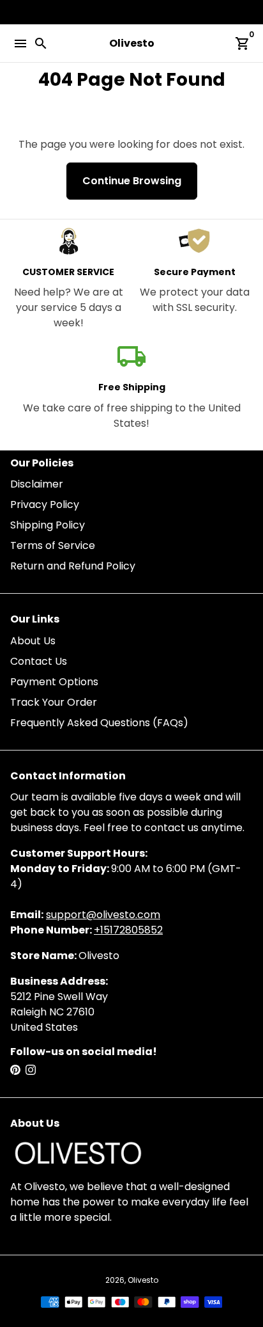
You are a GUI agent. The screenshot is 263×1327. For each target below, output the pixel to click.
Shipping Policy (47, 525)
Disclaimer (36, 484)
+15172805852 (128, 930)
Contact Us (38, 661)
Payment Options (54, 681)
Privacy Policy (44, 504)
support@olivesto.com (103, 914)
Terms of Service (52, 545)
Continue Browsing (131, 180)
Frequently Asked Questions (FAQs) (99, 722)
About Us (33, 640)
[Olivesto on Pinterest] (15, 1070)
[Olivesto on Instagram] (31, 1070)
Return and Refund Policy (72, 566)
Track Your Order (53, 702)
